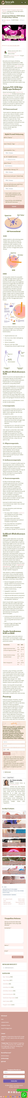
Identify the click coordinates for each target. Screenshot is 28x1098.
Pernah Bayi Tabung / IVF (11, 169)
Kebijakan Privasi (5, 1025)
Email (6, 951)
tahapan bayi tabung (9, 895)
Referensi (8, 772)
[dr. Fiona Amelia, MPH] (6, 785)
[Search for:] (14, 967)
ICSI (5, 887)
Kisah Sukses (6, 1001)
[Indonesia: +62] (4, 749)
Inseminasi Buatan (8, 994)
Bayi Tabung (7, 20)
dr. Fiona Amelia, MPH (13, 45)
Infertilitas (5, 984)
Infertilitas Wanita (8, 991)
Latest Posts (10, 777)
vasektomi (21, 513)
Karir (2, 1019)
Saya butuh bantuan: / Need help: (13, 176)
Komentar (8, 928)
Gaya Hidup (6, 980)
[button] (14, 772)
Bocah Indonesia (14, 784)
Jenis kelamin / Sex (9, 150)
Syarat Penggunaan (6, 1028)
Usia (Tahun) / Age (9, 144)
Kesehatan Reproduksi (9, 998)
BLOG (9, 10)
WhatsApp (5, 1058)
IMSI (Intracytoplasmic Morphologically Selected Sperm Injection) (13, 890)
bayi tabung (18, 66)
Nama (7, 945)
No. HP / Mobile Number (10, 157)
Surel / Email (7, 163)
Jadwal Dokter (5, 1022)
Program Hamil (16, 10)
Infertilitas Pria (7, 987)
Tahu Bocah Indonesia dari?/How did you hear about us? (13, 185)
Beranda (4, 10)
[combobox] (5, 159)
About (4, 777)
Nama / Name (8, 137)
